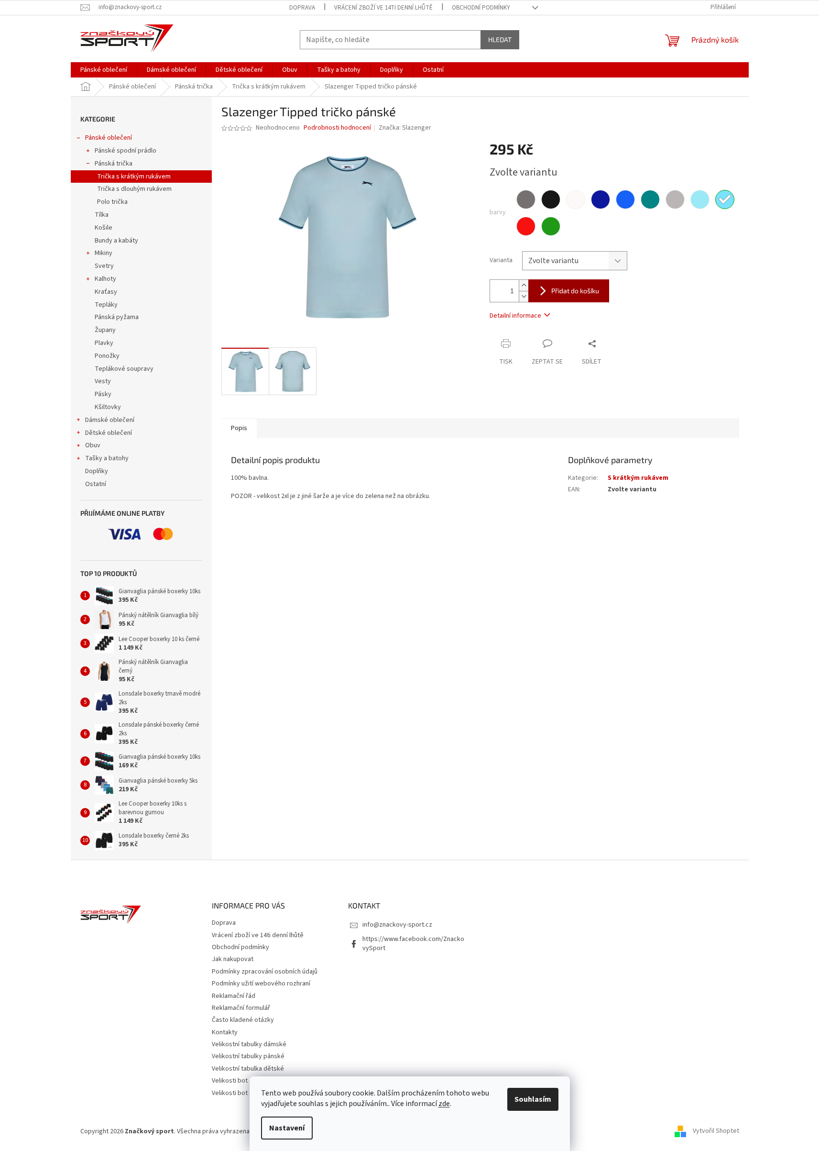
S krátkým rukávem (638, 478)
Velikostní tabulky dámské (249, 1044)
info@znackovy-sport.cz (397, 925)
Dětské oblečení (108, 433)
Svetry (104, 266)
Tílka (102, 215)
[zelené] (550, 226)
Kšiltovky (108, 407)
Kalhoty (105, 279)
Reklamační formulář (241, 1008)
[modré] (625, 199)
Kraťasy (106, 292)
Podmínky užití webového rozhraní (261, 983)
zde (444, 1103)
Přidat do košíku (575, 291)
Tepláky (106, 305)
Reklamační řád (233, 996)
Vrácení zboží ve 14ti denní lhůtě (383, 7)
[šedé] (525, 199)
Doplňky (96, 471)
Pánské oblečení (108, 138)
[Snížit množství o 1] (523, 296)
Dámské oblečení (109, 420)
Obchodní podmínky (481, 7)
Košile (103, 227)
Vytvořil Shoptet (716, 1131)
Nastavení (287, 1128)
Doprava (302, 7)
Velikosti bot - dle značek (248, 1093)
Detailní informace (515, 316)
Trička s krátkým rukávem (134, 176)
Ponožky (107, 356)
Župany (105, 330)
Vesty (103, 381)
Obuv (92, 445)
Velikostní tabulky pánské (248, 1056)
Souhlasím (532, 1099)
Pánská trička (113, 163)
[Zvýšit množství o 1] (523, 285)
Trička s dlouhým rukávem (134, 189)
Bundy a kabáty (116, 240)
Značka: (405, 128)
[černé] (550, 199)
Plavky (104, 343)
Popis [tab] (239, 428)
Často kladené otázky (243, 1020)
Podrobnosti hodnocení (337, 128)
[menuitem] (104, 69)
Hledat (500, 39)
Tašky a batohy (107, 458)
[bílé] (575, 199)
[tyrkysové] (650, 199)
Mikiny (103, 253)
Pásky (103, 394)
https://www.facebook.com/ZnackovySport (413, 943)
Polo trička (112, 202)
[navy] (600, 199)
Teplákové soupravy (124, 369)
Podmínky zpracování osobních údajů (264, 971)
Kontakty (225, 1032)
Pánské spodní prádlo (125, 150)
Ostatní (95, 484)
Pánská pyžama (117, 317)
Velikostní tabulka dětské (248, 1069)
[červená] (525, 226)
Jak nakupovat (232, 959)
